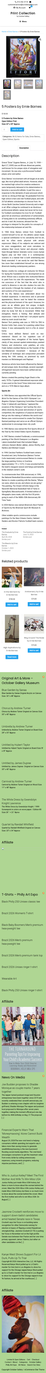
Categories (23, 1362)
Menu (24, 21)
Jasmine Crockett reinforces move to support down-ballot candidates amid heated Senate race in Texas (23, 1215)
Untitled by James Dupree (16, 763)
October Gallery (35, 1362)
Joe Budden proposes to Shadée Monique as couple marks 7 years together (21, 1088)
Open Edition (8, 139)
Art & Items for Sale (21, 136)
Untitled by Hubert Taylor (16, 744)
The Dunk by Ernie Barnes (32, 532)
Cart (28, 1359)
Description (24, 148)
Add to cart (17, 130)
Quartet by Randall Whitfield (18, 824)
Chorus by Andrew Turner (16, 708)
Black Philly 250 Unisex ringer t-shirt (22, 990)
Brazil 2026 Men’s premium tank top (22, 955)
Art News (22, 1365)
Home (4, 32)
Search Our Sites (33, 1365)
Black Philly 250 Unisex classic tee (21, 901)
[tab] (24, 148)
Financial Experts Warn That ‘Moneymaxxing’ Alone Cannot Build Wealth (22, 1133)
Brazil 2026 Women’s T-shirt (17, 913)
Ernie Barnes (13, 32)
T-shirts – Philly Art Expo (20, 894)
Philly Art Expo (11, 1365)
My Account (20, 8)
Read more (11, 657)
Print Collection (23, 13)
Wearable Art (9, 978)
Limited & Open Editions (16, 1359)
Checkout (35, 1359)
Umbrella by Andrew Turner (17, 726)
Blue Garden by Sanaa (14, 690)
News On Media (13, 1077)
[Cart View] (29, 8)
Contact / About (11, 1362)
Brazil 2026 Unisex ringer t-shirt (20, 966)
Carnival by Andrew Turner (17, 781)
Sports (16, 139)
